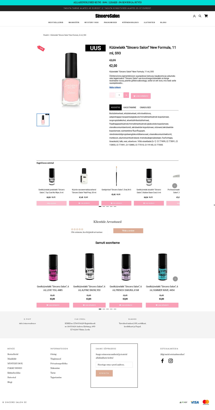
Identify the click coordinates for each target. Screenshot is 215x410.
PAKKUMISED (110, 22)
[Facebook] (162, 361)
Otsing (53, 354)
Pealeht (46, 35)
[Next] (174, 185)
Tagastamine (56, 377)
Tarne (53, 373)
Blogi (163, 22)
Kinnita (104, 373)
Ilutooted (149, 22)
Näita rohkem (115, 87)
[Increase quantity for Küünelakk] (126, 95)
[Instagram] (170, 361)
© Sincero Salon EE (14, 402)
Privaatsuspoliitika (58, 363)
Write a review (128, 231)
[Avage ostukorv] (206, 15)
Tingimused (55, 359)
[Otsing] (200, 16)
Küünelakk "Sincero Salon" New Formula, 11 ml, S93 (68, 35)
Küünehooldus (130, 22)
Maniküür (74, 22)
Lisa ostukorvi (142, 96)
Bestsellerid (56, 22)
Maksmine (55, 368)
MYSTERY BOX (92, 22)
